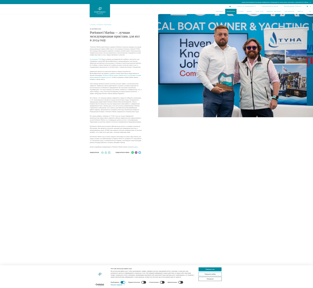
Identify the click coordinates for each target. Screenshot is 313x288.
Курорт (240, 11)
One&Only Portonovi (274, 11)
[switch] (143, 282)
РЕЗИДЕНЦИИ (231, 11)
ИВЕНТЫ (300, 11)
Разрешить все (210, 269)
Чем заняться (289, 11)
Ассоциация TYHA (96, 59)
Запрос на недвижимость (246, 6)
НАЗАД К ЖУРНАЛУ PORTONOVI (101, 24)
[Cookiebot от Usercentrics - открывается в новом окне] (100, 285)
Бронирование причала (292, 6)
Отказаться (210, 279)
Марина (249, 11)
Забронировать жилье (270, 6)
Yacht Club (259, 11)
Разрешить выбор (210, 274)
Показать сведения (116, 284)
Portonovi (219, 11)
